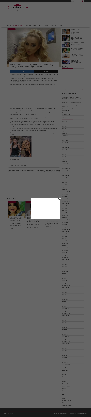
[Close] (59, 199)
